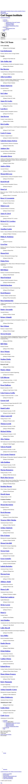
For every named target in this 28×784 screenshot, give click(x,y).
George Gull (5, 400)
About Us (5, 21)
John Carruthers (6, 77)
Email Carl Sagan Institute (6, 734)
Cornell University (4, 13)
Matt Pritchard (6, 277)
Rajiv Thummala (6, 682)
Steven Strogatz (6, 334)
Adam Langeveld (6, 416)
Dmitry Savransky (7, 309)
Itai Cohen (4, 93)
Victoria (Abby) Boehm (8, 520)
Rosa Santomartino (7, 300)
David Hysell (5, 181)
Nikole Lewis (5, 206)
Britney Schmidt (6, 317)
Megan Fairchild (6, 543)
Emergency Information (8, 777)
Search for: (3, 39)
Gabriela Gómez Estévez (9, 141)
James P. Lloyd (6, 213)
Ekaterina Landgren (7, 597)
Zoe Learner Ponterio (8, 454)
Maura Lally (5, 589)
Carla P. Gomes (6, 133)
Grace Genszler (6, 558)
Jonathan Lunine (6, 229)
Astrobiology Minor (10, 24)
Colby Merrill (5, 628)
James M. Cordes (6, 101)
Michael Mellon (6, 431)
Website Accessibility (7, 773)
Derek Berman (5, 512)
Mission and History (10, 23)
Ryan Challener (6, 385)
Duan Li (3, 612)
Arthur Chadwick (6, 528)
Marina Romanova (7, 470)
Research (5, 27)
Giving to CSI (6, 29)
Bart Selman (5, 326)
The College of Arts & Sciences (14, 771)
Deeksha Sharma (6, 486)
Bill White (4, 344)
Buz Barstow (5, 69)
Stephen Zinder (6, 359)
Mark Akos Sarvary (7, 477)
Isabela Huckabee (6, 566)
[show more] (7, 21)
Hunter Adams (5, 370)
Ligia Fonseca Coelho (8, 393)
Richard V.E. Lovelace (8, 221)
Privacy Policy (6, 775)
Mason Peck (5, 253)
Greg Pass (4, 244)
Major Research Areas (10, 28)
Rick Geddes (5, 124)
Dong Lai (4, 189)
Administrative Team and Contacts (13, 22)
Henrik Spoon (5, 494)
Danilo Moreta (5, 643)
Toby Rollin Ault (6, 61)
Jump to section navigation (16, 11)
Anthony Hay (5, 148)
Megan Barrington (7, 504)
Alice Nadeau (5, 439)
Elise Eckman (5, 535)
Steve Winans (5, 351)
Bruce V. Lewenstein (7, 198)
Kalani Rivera (5, 666)
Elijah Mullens (5, 651)
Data (4, 30)
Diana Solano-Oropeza (8, 674)
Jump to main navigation (6, 11)
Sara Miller (4, 635)
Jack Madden (5, 620)
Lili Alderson (5, 377)
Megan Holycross (6, 174)
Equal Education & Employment (10, 776)
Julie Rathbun (5, 462)
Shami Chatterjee (6, 85)
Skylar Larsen (5, 605)
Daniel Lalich (5, 408)
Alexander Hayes (6, 156)
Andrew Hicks (5, 166)
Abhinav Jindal (6, 582)
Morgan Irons (5, 574)
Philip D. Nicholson (7, 237)
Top (1, 782)
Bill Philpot (4, 270)
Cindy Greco (5, 715)
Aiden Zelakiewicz (7, 697)
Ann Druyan (5, 116)
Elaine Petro (5, 261)
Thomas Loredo (6, 424)
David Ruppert (5, 293)
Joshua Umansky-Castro (9, 689)
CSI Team (5, 19)
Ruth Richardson (6, 285)
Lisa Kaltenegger (6, 51)
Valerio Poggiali (6, 447)
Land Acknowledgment (8, 778)
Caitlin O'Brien (6, 659)
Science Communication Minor (12, 25)
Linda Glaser (5, 708)
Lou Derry (4, 109)
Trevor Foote (5, 551)
